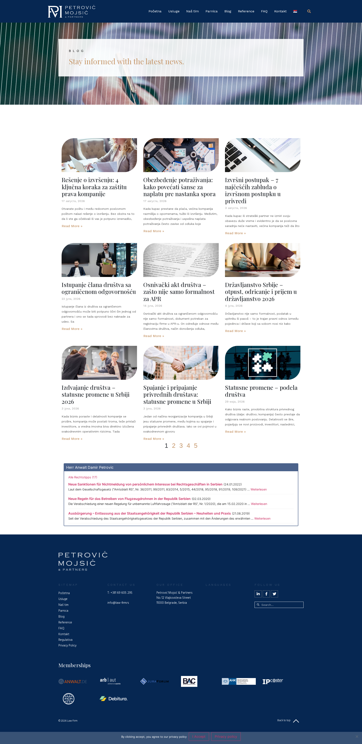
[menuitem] (295, 11)
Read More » (72, 226)
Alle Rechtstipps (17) (82, 477)
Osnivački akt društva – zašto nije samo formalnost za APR (179, 291)
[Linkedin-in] (258, 593)
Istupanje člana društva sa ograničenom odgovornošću (99, 288)
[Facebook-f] (266, 593)
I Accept (199, 736)
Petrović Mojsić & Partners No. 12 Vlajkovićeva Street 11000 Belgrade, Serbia (174, 597)
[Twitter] (274, 593)
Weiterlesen (259, 489)
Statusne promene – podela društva (261, 391)
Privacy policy (226, 736)
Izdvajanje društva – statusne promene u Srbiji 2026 (95, 394)
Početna (155, 11)
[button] (309, 11)
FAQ (264, 11)
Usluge (174, 11)
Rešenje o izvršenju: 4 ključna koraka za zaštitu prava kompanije (94, 187)
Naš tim (192, 11)
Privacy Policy (67, 645)
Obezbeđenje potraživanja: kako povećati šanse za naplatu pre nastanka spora (179, 187)
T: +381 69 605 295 (119, 592)
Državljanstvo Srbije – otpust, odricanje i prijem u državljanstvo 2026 (261, 291)
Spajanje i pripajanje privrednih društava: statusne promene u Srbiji (177, 394)
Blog (227, 11)
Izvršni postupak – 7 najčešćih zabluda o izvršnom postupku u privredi (253, 190)
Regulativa (65, 639)
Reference (246, 11)
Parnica (212, 11)
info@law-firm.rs (118, 602)
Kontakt (280, 11)
